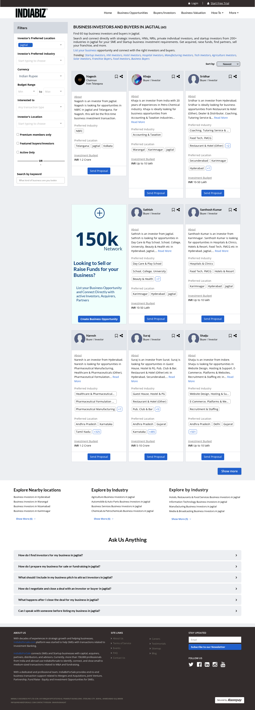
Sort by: (210, 63)
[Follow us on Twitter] (192, 664)
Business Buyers (140, 58)
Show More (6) (24, 518)
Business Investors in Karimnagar (32, 511)
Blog (154, 653)
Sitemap (156, 648)
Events (116, 648)
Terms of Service (122, 643)
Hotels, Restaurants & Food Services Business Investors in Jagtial (204, 497)
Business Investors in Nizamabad (32, 506)
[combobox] (41, 45)
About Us (118, 638)
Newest (227, 64)
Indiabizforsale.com (24, 642)
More (233, 12)
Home (108, 12)
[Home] (31, 16)
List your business (85, 50)
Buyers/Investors (164, 12)
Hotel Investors (132, 55)
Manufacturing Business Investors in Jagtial (193, 506)
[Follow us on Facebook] (200, 664)
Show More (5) (180, 519)
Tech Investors (202, 55)
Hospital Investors (152, 55)
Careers (156, 638)
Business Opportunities (132, 12)
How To (216, 12)
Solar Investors (82, 58)
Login (194, 3)
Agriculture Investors (224, 55)
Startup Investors (95, 55)
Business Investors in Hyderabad (32, 497)
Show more (229, 471)
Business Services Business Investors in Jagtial (116, 506)
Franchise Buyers (102, 58)
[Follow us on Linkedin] (208, 664)
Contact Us (119, 657)
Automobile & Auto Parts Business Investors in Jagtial (120, 501)
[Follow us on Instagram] (216, 664)
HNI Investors (114, 55)
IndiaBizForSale (22, 653)
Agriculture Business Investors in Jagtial (113, 497)
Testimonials (159, 643)
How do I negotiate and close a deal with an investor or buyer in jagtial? (64, 588)
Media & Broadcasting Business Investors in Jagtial (196, 511)
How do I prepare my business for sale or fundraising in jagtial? (59, 566)
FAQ (115, 653)
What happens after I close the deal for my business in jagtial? (58, 599)
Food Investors (121, 58)
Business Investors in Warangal (31, 501)
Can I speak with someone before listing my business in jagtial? (59, 610)
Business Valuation (193, 12)
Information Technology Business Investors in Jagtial (198, 501)
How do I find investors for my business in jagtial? (50, 555)
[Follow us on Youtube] (224, 664)
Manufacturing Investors (179, 55)
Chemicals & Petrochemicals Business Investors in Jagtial (122, 511)
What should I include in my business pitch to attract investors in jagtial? (65, 577)
